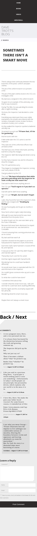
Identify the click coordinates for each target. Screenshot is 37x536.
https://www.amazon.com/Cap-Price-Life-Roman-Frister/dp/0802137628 (15, 409)
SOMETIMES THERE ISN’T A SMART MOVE (15, 55)
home (18, 3)
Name (3, 485)
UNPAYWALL (18, 20)
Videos (18, 14)
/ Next (19, 317)
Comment (4, 464)
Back (5, 317)
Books (18, 8)
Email (2, 490)
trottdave (6, 451)
